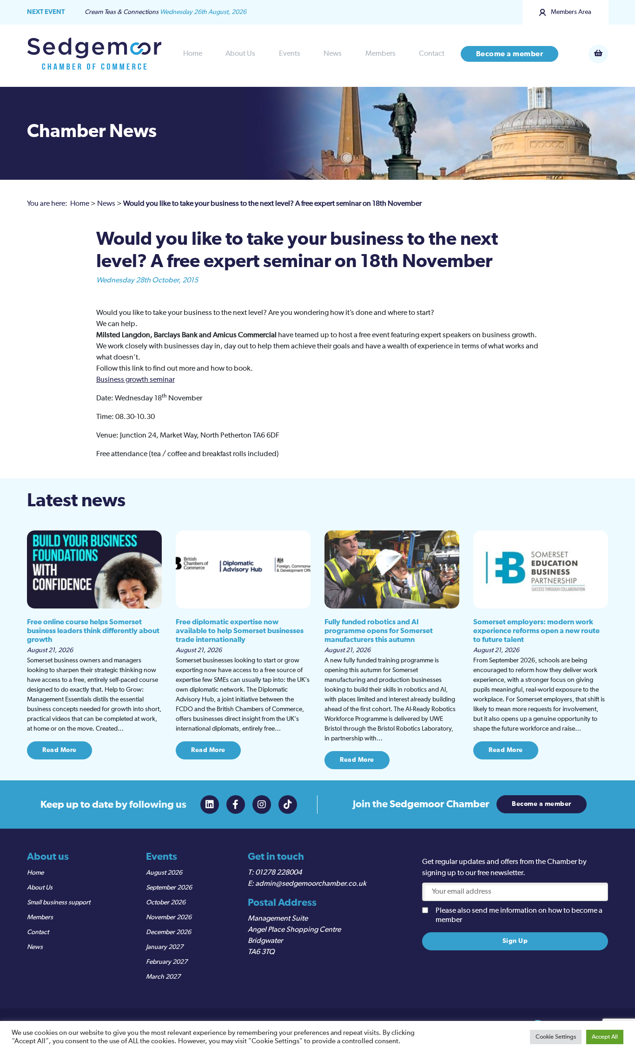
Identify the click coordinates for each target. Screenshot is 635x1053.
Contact (431, 54)
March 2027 (163, 977)
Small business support (58, 902)
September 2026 (169, 887)
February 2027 (166, 962)
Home (192, 54)
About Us (240, 54)
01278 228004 (278, 872)
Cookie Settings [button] (556, 1037)
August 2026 (164, 873)
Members (380, 54)
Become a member (509, 54)
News (333, 54)
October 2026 (165, 902)
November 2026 (169, 917)
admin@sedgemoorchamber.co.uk (310, 884)
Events (289, 54)
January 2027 (164, 947)
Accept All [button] (605, 1037)
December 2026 (168, 932)
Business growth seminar (135, 380)
